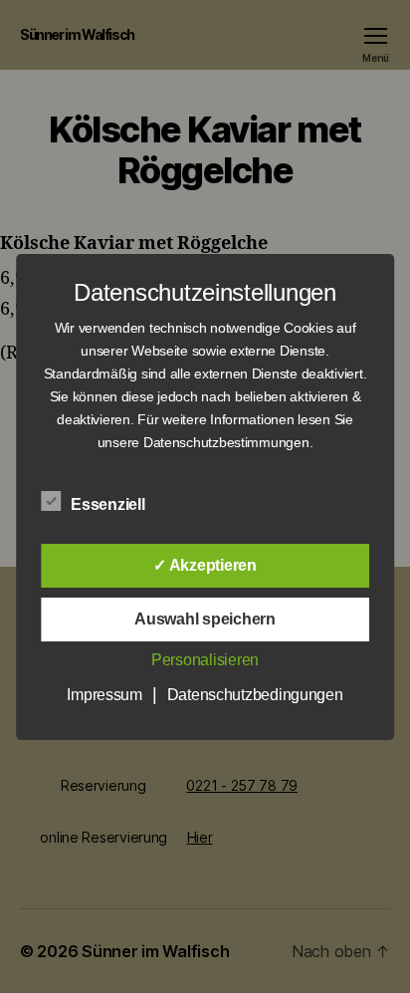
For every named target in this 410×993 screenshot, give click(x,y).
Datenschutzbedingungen (255, 694)
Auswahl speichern (204, 619)
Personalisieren (205, 659)
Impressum (104, 694)
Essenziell (109, 504)
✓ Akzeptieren (205, 565)
